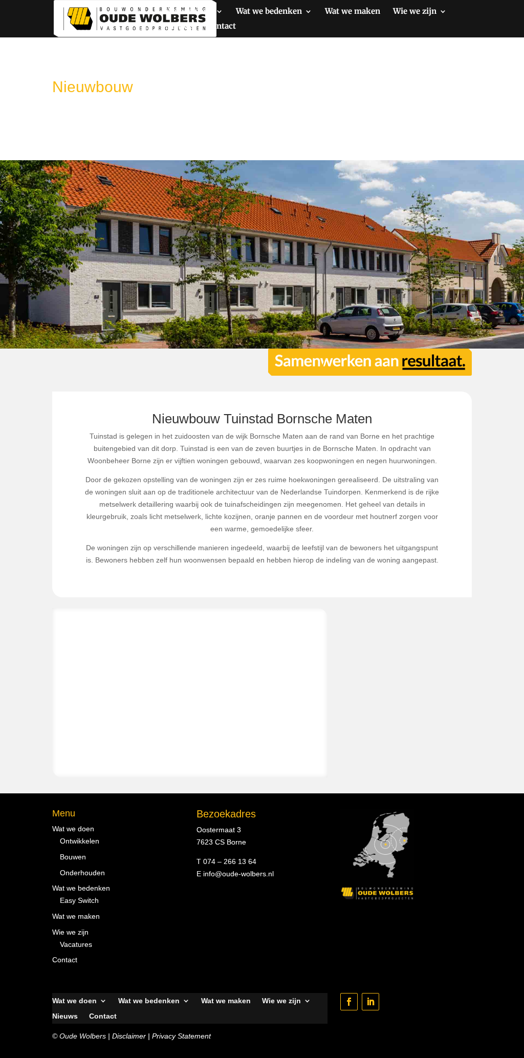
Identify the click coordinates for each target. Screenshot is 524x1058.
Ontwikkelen (79, 841)
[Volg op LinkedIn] (370, 1001)
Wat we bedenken (269, 12)
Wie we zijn (414, 12)
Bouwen (73, 857)
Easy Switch (79, 900)
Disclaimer (129, 1036)
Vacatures (76, 944)
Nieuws (179, 27)
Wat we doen (189, 12)
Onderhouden (82, 873)
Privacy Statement (181, 1036)
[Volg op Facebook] (349, 1001)
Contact (221, 27)
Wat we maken (352, 12)
